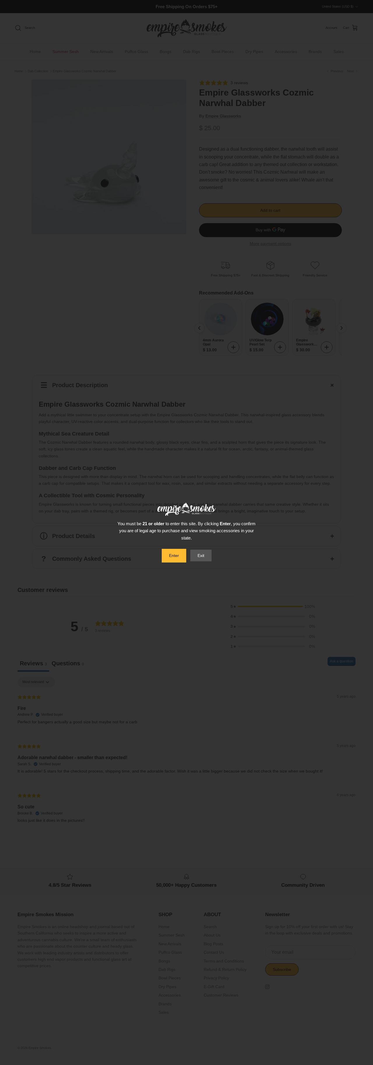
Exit (201, 555)
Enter (174, 555)
